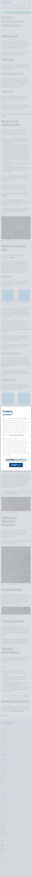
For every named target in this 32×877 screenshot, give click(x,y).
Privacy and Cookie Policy (17, 435)
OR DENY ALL (16, 460)
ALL (16, 465)
